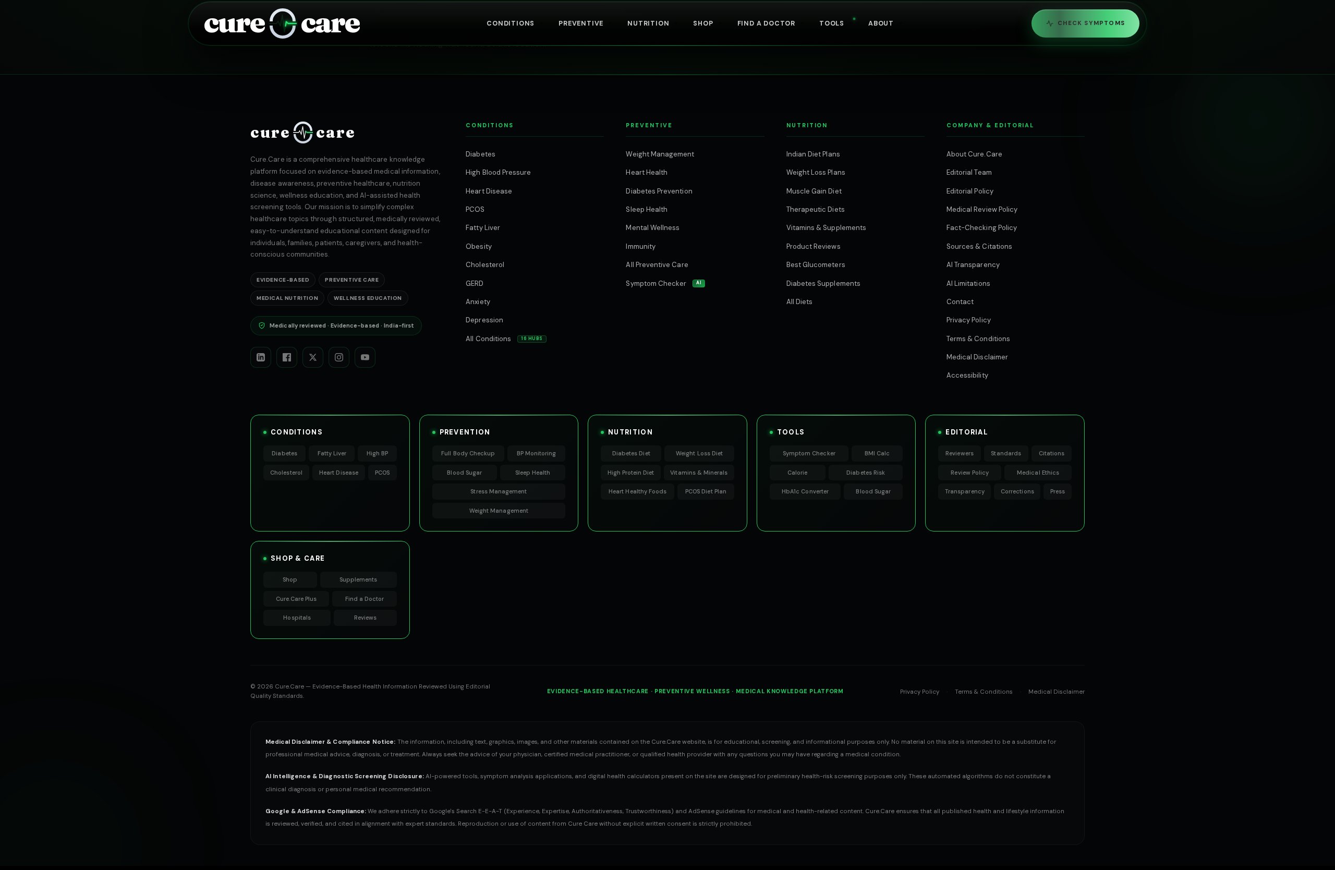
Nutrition (648, 23)
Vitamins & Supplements (826, 227)
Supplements (358, 579)
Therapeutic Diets (815, 209)
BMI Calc (877, 453)
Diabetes (480, 154)
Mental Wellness (652, 227)
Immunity (641, 246)
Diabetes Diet (631, 453)
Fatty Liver (483, 227)
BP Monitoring (536, 453)
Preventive (581, 23)
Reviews (365, 617)
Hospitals (297, 617)
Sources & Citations (979, 246)
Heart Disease (489, 191)
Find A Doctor (766, 23)
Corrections (1017, 491)
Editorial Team (969, 172)
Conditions (511, 23)
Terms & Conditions (978, 338)
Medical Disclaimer (977, 357)
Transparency (965, 491)
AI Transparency (973, 264)
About (881, 23)
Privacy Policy (968, 320)
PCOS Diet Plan (705, 491)
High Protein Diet (631, 472)
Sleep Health (647, 209)
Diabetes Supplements (823, 283)
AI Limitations (968, 283)
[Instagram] (339, 357)
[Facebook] (286, 357)
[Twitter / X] (312, 357)
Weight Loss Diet (699, 453)
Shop (703, 23)
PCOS (475, 209)
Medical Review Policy (981, 209)
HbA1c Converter (805, 491)
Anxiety (478, 301)
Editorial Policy (969, 191)
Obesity (478, 246)
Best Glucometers (815, 264)
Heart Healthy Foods (637, 491)
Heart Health (647, 172)
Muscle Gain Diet (814, 191)
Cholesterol (485, 264)
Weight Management (660, 154)
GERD (474, 283)
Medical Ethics (1038, 472)
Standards (1006, 453)
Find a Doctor (364, 598)
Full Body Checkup (468, 453)
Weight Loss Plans (815, 172)
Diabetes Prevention (659, 191)
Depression (484, 320)
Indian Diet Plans (813, 154)
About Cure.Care (974, 154)
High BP (377, 453)
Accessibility (967, 375)
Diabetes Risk (865, 472)
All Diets (799, 301)
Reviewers (959, 453)
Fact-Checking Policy (981, 227)
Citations (1052, 453)
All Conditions (504, 338)
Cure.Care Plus (296, 598)
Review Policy (970, 472)
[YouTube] (365, 357)
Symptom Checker (663, 283)
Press (1057, 491)
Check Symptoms (1091, 23)
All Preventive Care (657, 264)
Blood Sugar (464, 472)
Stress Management (498, 491)
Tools (831, 23)
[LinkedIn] (260, 357)
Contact (960, 301)
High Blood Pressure (498, 172)
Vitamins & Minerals (698, 472)
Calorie (797, 472)
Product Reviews (813, 246)
